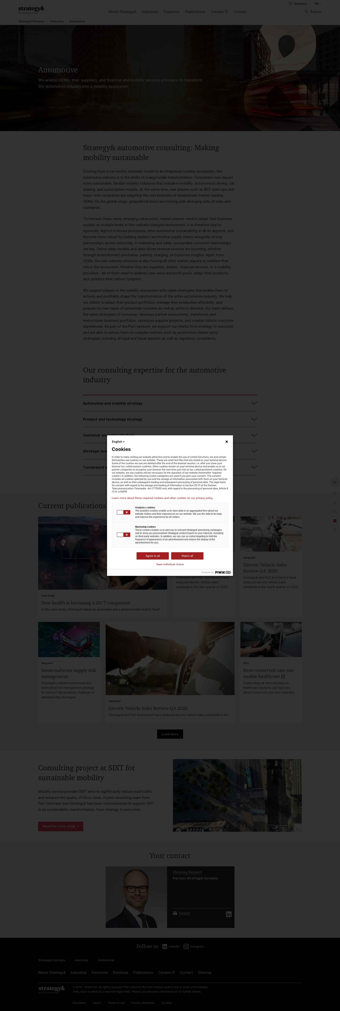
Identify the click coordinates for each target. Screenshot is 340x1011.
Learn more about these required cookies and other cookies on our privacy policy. (162, 497)
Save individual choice (170, 564)
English (117, 441)
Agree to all (153, 555)
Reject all (187, 555)
